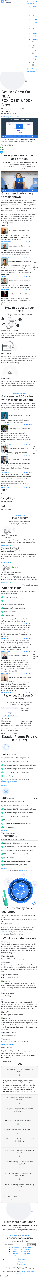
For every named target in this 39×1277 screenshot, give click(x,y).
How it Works (14, 117)
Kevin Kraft (5, 290)
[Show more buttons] (36, 136)
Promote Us (35, 7)
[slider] (17, 136)
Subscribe (31, 1245)
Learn (34, 15)
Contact (35, 19)
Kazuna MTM (5, 651)
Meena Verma (6, 242)
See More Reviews (7, 1044)
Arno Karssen (5, 673)
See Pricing (31, 3)
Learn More (5, 546)
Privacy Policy (25, 1271)
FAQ (33, 28)
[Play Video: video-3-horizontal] (19, 126)
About (15, 1251)
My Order (27, 1254)
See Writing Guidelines (9, 782)
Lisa (2, 623)
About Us (34, 24)
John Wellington (6, 455)
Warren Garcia (6, 444)
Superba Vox (5, 472)
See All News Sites (19, 515)
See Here (22, 870)
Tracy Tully (5, 424)
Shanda (3, 276)
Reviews (35, 12)
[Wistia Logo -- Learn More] (32, 136)
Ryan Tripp (5, 487)
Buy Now (4, 785)
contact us (5, 932)
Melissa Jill (5, 638)
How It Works (32, 1)
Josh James (5, 257)
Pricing (27, 1249)
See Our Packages (19, 393)
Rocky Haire (5, 305)
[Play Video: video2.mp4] (19, 180)
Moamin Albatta (6, 693)
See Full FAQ (13, 1235)
